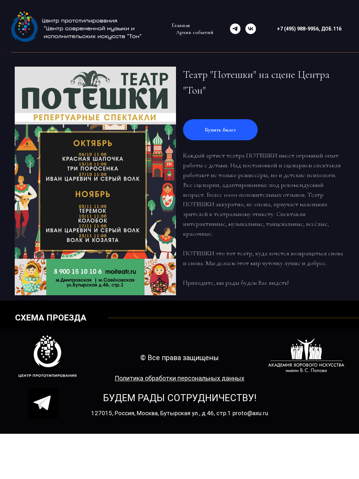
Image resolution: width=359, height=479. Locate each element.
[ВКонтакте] (250, 28)
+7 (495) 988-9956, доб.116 (309, 29)
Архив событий (195, 32)
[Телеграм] (235, 28)
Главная (181, 25)
